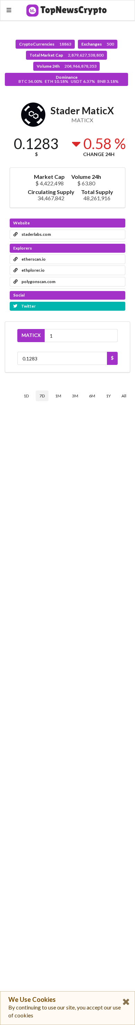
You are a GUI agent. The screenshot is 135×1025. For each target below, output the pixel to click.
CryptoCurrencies (45, 44)
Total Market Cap (66, 55)
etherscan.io (33, 259)
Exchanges (97, 44)
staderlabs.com (36, 234)
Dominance (68, 79)
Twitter (28, 306)
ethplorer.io (33, 270)
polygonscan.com (38, 281)
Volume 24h (67, 66)
